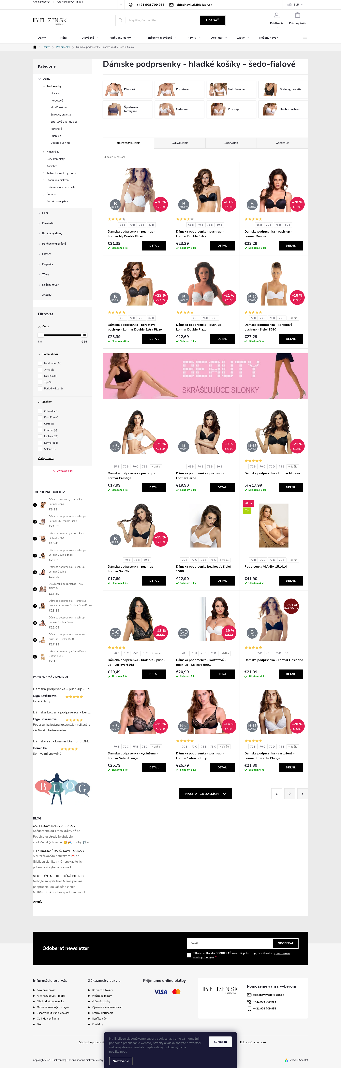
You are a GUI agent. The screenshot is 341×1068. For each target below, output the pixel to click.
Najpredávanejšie (128, 143)
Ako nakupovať (41, 2)
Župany (51, 194)
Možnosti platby (102, 995)
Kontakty (97, 1024)
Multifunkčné (59, 107)
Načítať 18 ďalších (202, 794)
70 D (272, 466)
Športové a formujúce (64, 122)
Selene (49, 449)
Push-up (56, 136)
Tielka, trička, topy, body (61, 173)
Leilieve (50, 436)
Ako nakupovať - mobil (70, 2)
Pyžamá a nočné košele (61, 187)
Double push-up (60, 143)
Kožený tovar (50, 285)
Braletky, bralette (61, 114)
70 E (281, 560)
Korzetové (57, 100)
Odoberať (285, 943)
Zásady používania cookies (53, 1013)
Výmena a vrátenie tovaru (107, 1007)
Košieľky (52, 166)
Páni (45, 213)
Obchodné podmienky (50, 1001)
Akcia (48, 370)
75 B (141, 225)
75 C (281, 318)
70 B (132, 225)
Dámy (46, 79)
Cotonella (51, 411)
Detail (154, 246)
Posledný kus (53, 388)
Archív (37, 901)
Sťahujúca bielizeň (58, 180)
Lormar (50, 443)
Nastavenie (121, 1061)
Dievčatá (47, 223)
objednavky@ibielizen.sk (268, 995)
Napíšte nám (99, 1018)
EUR (296, 5)
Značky (46, 295)
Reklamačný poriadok (253, 1042)
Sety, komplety (56, 159)
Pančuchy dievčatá (54, 244)
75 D (213, 653)
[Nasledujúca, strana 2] (289, 793)
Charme (50, 430)
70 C (262, 318)
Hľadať (212, 20)
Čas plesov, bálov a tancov (54, 826)
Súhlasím (220, 1042)
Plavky (46, 254)
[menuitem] (44, 37)
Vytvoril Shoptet (299, 1060)
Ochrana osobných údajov (53, 1007)
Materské (56, 129)
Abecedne (282, 143)
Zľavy (45, 274)
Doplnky (47, 264)
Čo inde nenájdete (48, 1019)
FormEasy (51, 417)
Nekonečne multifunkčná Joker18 (58, 876)
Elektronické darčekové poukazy (58, 851)
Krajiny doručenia (102, 1013)
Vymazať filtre (65, 471)
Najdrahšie (231, 143)
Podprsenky (54, 86)
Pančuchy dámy (52, 233)
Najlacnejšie (179, 143)
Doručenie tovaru (102, 990)
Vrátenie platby (101, 1001)
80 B (151, 225)
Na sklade (52, 363)
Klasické (55, 93)
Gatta (48, 424)
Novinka (50, 376)
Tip (47, 382)
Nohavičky (53, 152)
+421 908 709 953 (264, 1002)
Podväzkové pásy (57, 201)
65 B (123, 225)
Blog (39, 1024)
